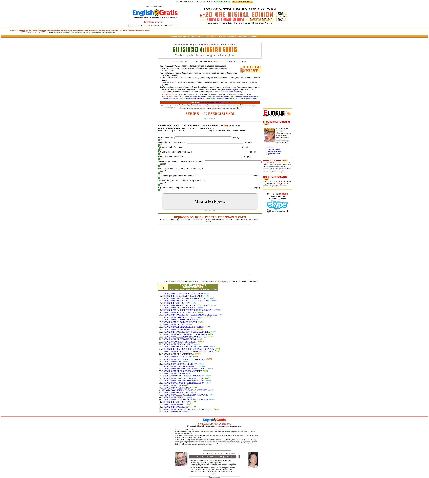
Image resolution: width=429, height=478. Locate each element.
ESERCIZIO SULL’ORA (172, 385)
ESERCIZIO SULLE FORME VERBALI (179, 308)
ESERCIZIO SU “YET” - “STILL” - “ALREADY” (183, 376)
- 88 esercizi (218, 98)
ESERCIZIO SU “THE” (172, 361)
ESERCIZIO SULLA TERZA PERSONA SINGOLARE (185, 395)
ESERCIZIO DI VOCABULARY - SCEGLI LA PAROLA (186, 332)
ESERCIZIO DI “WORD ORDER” (176, 388)
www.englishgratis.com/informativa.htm (204, 464)
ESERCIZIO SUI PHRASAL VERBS (178, 344)
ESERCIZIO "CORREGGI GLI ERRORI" (179, 342)
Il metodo (271, 155)
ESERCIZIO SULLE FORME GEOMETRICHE (182, 371)
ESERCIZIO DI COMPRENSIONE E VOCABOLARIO (185, 298)
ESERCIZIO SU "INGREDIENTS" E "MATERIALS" (184, 369)
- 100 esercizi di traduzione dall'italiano (243, 96)
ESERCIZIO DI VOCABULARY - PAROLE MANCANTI (186, 305)
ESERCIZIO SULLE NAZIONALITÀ (178, 354)
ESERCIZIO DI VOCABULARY (176, 303)
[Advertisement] (146, 76)
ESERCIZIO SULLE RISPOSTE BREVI (179, 339)
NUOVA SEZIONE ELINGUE (155, 6)
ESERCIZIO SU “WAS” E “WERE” (177, 356)
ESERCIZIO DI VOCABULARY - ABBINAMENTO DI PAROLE (190, 315)
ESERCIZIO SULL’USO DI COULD (177, 320)
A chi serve (271, 148)
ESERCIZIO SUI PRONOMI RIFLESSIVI (180, 364)
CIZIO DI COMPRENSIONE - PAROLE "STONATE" (185, 390)
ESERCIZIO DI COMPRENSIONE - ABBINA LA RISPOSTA (188, 349)
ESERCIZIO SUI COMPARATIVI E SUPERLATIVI (184, 317)
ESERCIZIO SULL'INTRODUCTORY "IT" (180, 366)
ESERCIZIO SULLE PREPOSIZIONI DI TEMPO (183, 327)
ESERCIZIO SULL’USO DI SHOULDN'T (180, 322)
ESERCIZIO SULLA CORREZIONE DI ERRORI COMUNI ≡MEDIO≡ (192, 310)
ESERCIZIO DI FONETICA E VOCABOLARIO (182, 294)
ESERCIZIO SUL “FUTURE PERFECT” (179, 329)
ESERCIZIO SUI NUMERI (173, 373)
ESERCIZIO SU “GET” (172, 412)
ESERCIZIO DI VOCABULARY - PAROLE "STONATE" (186, 301)
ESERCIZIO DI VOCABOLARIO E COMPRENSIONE (185, 346)
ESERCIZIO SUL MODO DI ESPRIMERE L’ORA (183, 378)
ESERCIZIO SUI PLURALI (174, 397)
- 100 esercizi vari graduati (195, 96)
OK (214, 474)
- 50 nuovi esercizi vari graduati (192, 98)
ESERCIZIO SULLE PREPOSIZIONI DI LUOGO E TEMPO (187, 409)
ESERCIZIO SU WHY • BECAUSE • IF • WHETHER (185, 334)
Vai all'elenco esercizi (231, 92)
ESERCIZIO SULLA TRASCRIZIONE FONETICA (184, 359)
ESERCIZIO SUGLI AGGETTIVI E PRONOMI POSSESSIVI (188, 351)
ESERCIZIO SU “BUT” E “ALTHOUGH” (180, 312)
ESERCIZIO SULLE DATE (174, 324)
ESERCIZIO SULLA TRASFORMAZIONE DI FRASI (185, 337)
